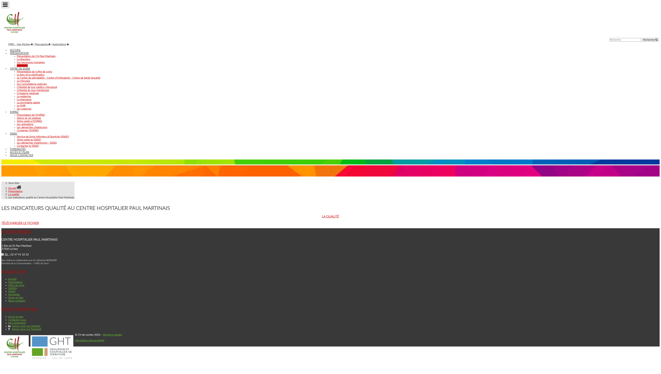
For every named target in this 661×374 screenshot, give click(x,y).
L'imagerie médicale (28, 93)
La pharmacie (24, 99)
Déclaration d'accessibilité (89, 340)
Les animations (25, 124)
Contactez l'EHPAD (28, 130)
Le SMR (21, 105)
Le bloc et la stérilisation (30, 75)
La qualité (22, 65)
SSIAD (13, 133)
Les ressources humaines (31, 62)
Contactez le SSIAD (28, 146)
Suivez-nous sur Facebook (26, 329)
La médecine (24, 96)
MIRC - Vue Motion (19, 44)
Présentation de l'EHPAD (31, 115)
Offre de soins (20, 68)
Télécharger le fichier (20, 223)
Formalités (18, 149)
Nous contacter (21, 155)
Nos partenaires (17, 323)
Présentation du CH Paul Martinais (36, 56)
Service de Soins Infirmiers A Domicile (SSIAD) (43, 136)
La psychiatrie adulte (28, 102)
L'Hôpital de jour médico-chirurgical (37, 87)
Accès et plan (19, 152)
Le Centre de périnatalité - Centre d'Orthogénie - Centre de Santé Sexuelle (58, 78)
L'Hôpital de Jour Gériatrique (33, 90)
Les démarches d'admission (32, 127)
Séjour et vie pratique (29, 118)
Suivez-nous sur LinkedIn (26, 326)
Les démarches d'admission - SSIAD (37, 143)
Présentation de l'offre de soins (34, 71)
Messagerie (42, 44)
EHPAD (14, 112)
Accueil (15, 50)
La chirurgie (23, 81)
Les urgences (24, 109)
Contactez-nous (17, 320)
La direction (23, 59)
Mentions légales (112, 335)
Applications (59, 44)
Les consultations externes (32, 84)
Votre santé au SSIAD (29, 140)
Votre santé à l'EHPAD (29, 121)
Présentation (19, 53)
